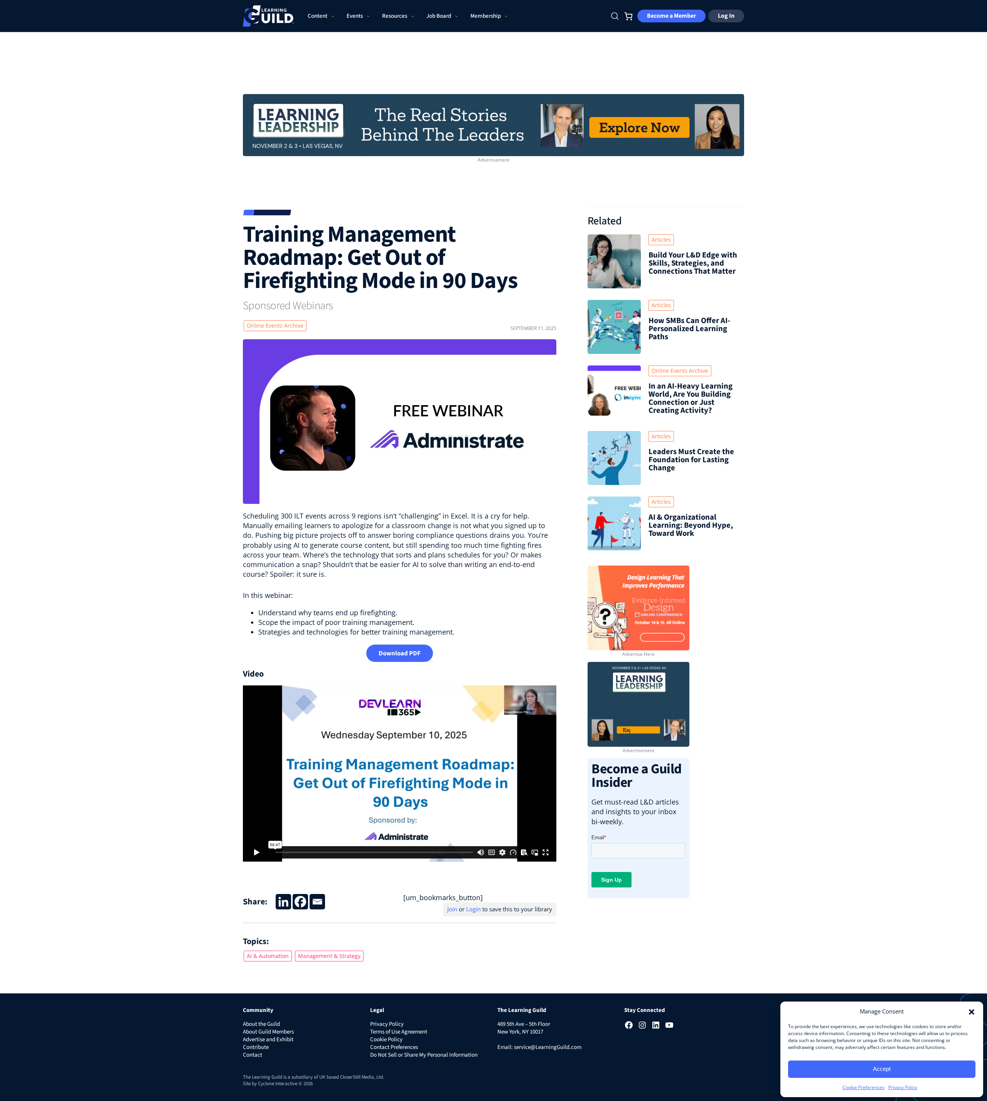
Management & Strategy (329, 956)
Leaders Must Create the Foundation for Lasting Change (691, 459)
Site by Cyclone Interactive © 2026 (278, 1083)
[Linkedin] (283, 901)
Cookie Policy (386, 1039)
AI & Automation (268, 956)
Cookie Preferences (863, 1087)
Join (452, 909)
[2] (638, 703)
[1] (493, 124)
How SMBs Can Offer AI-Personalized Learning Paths (689, 328)
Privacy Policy (902, 1087)
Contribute (256, 1047)
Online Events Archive (275, 325)
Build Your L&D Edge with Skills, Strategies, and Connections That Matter (692, 263)
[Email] (317, 901)
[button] (971, 1011)
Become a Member (671, 16)
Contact (252, 1055)
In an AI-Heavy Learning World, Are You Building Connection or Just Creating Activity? (690, 398)
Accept (882, 1069)
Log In (726, 16)
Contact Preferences (394, 1047)
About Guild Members (268, 1032)
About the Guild (261, 1024)
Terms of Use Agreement (398, 1032)
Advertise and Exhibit (268, 1039)
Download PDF (400, 653)
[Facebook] (300, 901)
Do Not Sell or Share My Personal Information (424, 1055)
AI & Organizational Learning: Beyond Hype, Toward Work (690, 525)
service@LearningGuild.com (547, 1047)
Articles (661, 239)
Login (473, 909)
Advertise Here (638, 654)
